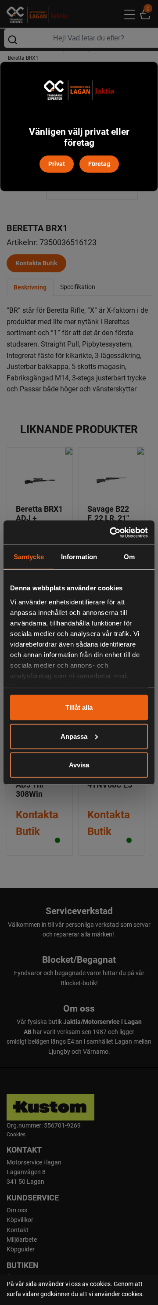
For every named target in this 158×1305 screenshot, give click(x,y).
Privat (56, 163)
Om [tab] (129, 556)
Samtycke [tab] (29, 556)
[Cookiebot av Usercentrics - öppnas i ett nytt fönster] (111, 532)
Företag (99, 163)
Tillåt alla (79, 707)
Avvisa (79, 765)
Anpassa (74, 736)
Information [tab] (79, 556)
